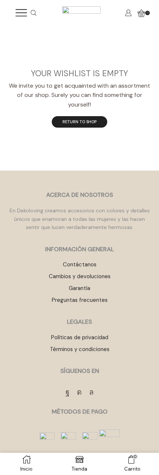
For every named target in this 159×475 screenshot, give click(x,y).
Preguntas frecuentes (80, 300)
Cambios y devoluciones (80, 276)
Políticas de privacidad (79, 337)
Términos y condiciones (79, 349)
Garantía (79, 288)
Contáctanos (80, 264)
